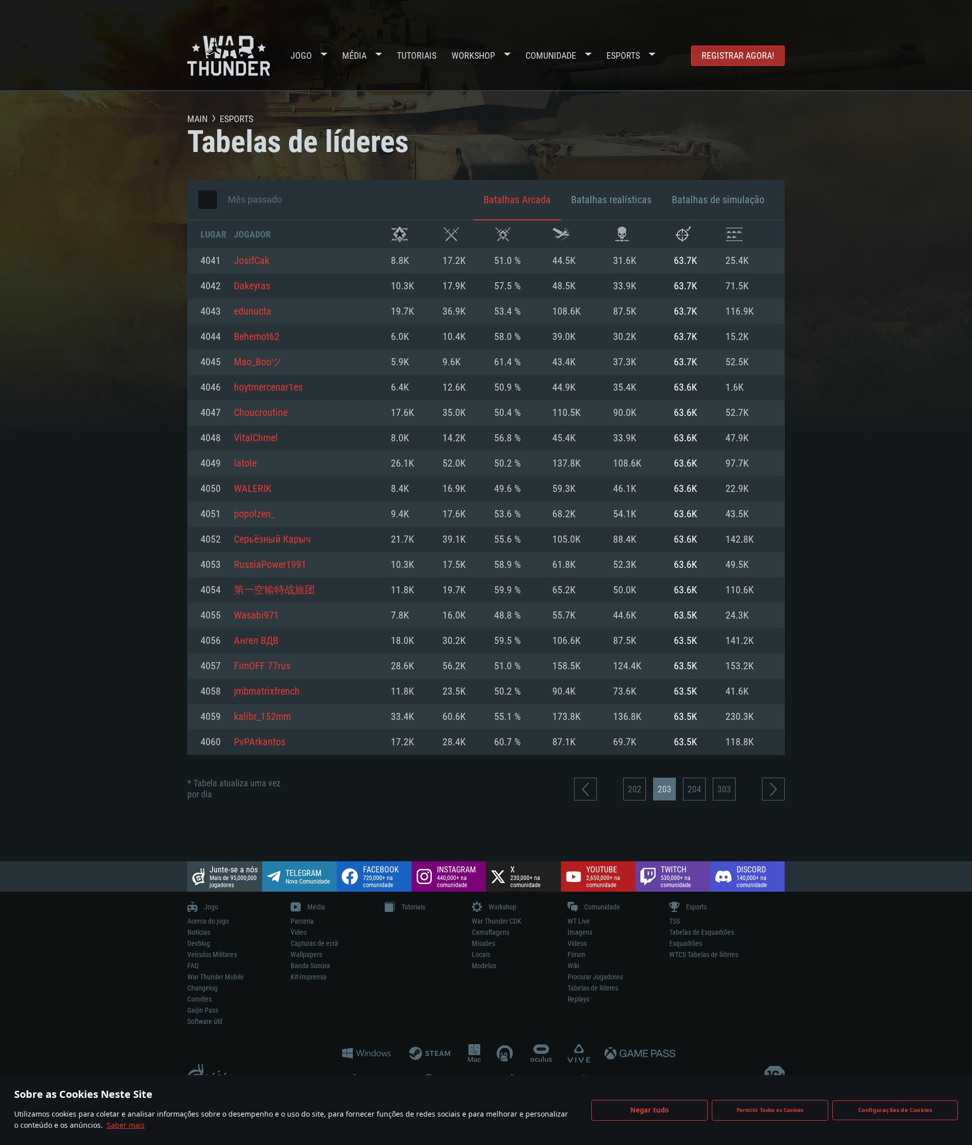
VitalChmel (256, 438)
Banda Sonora (310, 966)
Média (354, 55)
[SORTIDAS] (561, 234)
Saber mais (126, 1125)
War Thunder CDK (496, 921)
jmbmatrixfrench (267, 691)
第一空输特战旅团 (274, 590)
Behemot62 (256, 337)
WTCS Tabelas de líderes (703, 954)
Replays (578, 999)
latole (245, 464)
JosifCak (251, 261)
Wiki (573, 966)
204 (694, 789)
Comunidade (550, 55)
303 (724, 789)
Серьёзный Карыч (272, 540)
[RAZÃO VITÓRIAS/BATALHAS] (503, 234)
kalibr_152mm (262, 717)
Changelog (202, 988)
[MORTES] (622, 234)
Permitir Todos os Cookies (770, 1110)
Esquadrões (685, 943)
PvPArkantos (260, 742)
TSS (674, 921)
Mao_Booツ (257, 362)
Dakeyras (252, 286)
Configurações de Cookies (895, 1110)
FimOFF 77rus (262, 666)
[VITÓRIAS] (400, 234)
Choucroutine (261, 413)
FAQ (192, 966)
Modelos (484, 966)
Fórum (577, 954)
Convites (199, 999)
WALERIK (252, 489)
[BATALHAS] (451, 234)
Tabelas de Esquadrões (701, 932)
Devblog (198, 943)
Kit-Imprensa (309, 977)
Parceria (302, 921)
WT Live (579, 921)
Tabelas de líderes (593, 988)
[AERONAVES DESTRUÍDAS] (683, 234)
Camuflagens (490, 932)
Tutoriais (416, 55)
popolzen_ (254, 514)
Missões (483, 943)
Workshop (473, 55)
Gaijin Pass (202, 1010)
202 (634, 789)
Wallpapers (306, 954)
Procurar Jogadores (595, 977)
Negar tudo (649, 1110)
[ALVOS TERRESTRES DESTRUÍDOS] (734, 234)
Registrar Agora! (738, 55)
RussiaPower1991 (270, 565)
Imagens (580, 932)
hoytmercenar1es (268, 388)
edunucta (252, 312)
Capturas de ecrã (314, 943)
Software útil (204, 1021)
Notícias (198, 932)
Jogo (301, 55)
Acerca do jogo (208, 921)
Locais (481, 954)
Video (299, 932)
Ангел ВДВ (256, 641)
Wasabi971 (256, 615)
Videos (577, 943)
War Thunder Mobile (215, 977)
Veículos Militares (212, 954)
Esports (623, 55)
